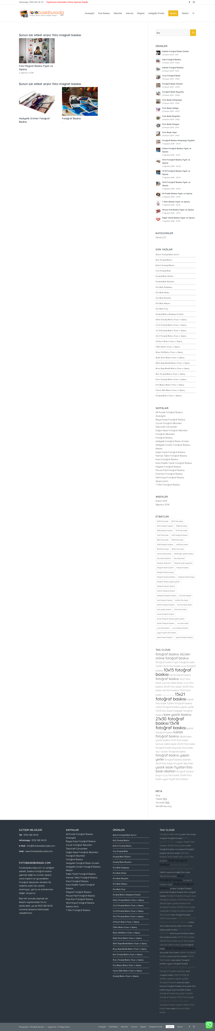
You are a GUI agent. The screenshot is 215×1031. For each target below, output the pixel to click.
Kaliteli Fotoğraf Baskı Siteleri (167, 254)
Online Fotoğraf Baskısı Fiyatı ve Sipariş (171, 319)
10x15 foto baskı (177, 521)
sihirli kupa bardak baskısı (182, 933)
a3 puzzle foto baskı (169, 952)
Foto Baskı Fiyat (162, 308)
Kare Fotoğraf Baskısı (167, 459)
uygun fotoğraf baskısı (177, 963)
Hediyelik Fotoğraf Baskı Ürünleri (172, 441)
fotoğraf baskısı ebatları (166, 577)
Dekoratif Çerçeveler (166, 426)
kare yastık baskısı (164, 609)
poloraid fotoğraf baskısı (171, 892)
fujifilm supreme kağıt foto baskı (175, 872)
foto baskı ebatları (164, 558)
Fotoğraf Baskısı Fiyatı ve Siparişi (169, 395)
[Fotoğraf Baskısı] (80, 101)
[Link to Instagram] (194, 2)
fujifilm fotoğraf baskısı (166, 591)
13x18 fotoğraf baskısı (165, 530)
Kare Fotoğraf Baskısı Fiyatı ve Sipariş (170, 374)
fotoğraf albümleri (164, 563)
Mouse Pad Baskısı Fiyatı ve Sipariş (169, 352)
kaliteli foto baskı (181, 600)
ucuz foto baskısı (163, 628)
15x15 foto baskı (181, 530)
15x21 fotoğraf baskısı (179, 535)
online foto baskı (180, 609)
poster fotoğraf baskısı (180, 888)
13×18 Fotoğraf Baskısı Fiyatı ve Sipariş (171, 330)
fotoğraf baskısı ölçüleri (166, 586)
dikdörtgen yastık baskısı (183, 554)
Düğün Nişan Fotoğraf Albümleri (172, 430)
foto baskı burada (168, 937)
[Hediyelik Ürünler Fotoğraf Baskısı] (37, 101)
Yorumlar (163, 802)
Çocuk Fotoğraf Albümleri (169, 423)
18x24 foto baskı (163, 540)
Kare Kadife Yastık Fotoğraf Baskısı (174, 463)
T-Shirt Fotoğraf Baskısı (168, 484)
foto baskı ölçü (179, 558)
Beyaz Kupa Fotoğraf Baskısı (170, 419)
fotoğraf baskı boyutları (183, 563)
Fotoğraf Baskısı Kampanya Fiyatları (170, 314)
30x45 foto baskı (178, 549)
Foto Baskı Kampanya (164, 287)
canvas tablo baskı (164, 554)
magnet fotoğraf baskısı (171, 838)
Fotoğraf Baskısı (71, 118)
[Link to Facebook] (189, 2)
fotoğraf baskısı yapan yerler (168, 582)
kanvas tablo (183, 982)
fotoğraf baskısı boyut (165, 572)
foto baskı (171, 1008)
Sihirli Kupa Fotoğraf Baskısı (170, 477)
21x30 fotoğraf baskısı (165, 545)
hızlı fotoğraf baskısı (164, 600)
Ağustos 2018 (162, 504)
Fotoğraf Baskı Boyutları (165, 281)
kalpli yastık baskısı (169, 929)
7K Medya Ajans (63, 1027)
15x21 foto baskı (163, 535)
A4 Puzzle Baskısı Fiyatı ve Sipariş (169, 341)
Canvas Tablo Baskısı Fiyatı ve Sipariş (170, 390)
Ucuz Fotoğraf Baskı (163, 270)
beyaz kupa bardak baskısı (178, 990)
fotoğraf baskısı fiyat (186, 577)
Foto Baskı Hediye (163, 292)
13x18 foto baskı (181, 526)
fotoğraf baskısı (183, 568)
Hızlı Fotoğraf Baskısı (164, 260)
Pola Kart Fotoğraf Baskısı (169, 473)
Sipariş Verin (162, 481)
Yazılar (161, 798)
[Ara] (193, 13)
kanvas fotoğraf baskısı (171, 986)
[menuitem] (89, 13)
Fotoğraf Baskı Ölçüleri (165, 276)
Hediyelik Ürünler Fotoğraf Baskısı (173, 444)
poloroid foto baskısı (177, 956)
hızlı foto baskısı (185, 596)
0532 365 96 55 (36, 2)
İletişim (159, 448)
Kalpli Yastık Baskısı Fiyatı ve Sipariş (170, 357)
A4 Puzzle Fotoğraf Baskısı (169, 412)
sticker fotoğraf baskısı (165, 623)
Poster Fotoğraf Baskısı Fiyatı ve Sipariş (171, 379)
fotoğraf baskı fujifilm (165, 568)
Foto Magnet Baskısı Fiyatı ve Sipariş (170, 384)
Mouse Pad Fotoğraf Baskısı (170, 470)
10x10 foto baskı (162, 521)
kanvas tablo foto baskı (181, 926)
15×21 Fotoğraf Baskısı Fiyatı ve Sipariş (171, 325)
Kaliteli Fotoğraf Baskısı (165, 265)
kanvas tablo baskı (184, 605)
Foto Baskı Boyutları (163, 298)
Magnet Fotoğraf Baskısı (168, 466)
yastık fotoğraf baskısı (184, 637)
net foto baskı (173, 853)
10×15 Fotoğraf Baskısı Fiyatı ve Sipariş (171, 336)
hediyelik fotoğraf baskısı (166, 596)
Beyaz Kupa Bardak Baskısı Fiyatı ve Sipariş (172, 368)
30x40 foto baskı (163, 549)
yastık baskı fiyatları (165, 637)
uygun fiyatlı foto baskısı (166, 633)
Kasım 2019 (161, 500)
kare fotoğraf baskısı (181, 915)
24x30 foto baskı (182, 545)
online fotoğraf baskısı (165, 614)
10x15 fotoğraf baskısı (165, 526)
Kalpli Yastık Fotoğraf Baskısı (170, 452)
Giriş (158, 795)
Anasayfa (160, 416)
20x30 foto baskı (177, 540)
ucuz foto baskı (183, 623)
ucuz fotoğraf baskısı (180, 628)
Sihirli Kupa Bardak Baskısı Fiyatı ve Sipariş (173, 363)
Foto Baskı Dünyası (163, 303)
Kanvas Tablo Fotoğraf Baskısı (171, 455)
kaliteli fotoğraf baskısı (165, 605)
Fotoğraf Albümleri (165, 434)
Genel (158, 237)
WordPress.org (163, 806)
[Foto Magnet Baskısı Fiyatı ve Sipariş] (37, 50)
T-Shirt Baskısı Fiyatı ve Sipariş (168, 346)
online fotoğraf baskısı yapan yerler (171, 619)
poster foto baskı (188, 834)
